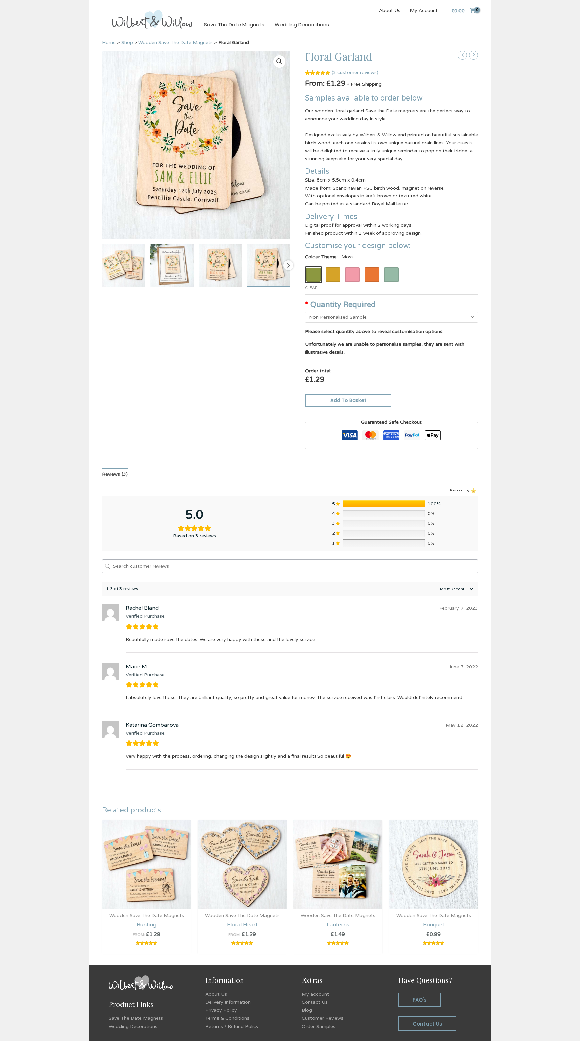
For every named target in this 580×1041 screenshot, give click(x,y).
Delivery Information (228, 1002)
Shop (127, 42)
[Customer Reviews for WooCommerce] (472, 490)
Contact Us (315, 1002)
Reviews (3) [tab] (115, 474)
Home (109, 42)
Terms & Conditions (227, 1018)
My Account (424, 10)
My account (315, 994)
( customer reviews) (355, 72)
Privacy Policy (221, 1010)
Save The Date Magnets (234, 24)
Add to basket (348, 400)
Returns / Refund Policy (232, 1026)
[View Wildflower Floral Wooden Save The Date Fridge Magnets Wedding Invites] (220, 265)
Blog (307, 1010)
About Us (389, 10)
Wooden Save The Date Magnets (175, 42)
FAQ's (420, 999)
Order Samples (318, 1026)
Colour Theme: (329, 257)
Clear (311, 288)
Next (288, 265)
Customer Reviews (322, 1018)
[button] (279, 61)
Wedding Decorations (302, 24)
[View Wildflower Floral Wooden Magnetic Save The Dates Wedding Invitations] (268, 265)
